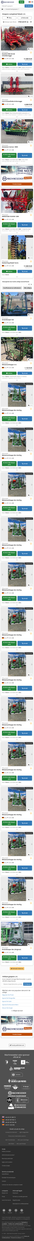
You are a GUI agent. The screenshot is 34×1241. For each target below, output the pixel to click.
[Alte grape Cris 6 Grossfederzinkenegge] (17, 86)
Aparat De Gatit (6, 1001)
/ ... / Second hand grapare (10, 9)
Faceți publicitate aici (17, 1045)
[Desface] (17, 71)
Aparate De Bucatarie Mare (10, 1005)
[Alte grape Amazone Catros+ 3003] (17, 131)
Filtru (10, 18)
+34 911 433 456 (10, 1125)
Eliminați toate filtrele (10, 22)
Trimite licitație (17, 184)
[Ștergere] (27, 22)
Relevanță (25, 18)
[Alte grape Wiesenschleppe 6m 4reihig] (17, 485)
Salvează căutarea (17, 968)
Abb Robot (11, 1143)
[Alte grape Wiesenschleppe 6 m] (17, 349)
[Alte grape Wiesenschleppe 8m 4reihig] (17, 395)
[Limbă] (30, 1)
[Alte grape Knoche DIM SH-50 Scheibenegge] (17, 38)
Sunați (25, 64)
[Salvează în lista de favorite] (31, 52)
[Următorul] (31, 38)
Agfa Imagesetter (24, 1132)
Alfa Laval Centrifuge (23, 1140)
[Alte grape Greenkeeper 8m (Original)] (17, 934)
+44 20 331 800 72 (10, 1117)
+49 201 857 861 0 (10, 1120)
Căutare (29, 6)
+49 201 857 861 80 (10, 1122)
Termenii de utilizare (16, 1237)
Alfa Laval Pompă (21, 1143)
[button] (32, 1)
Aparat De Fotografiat (8, 998)
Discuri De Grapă (7, 1008)
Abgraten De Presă (7, 995)
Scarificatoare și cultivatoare (12, 288)
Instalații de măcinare (11, 1132)
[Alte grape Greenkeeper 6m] (17, 304)
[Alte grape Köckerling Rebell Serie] (17, 247)
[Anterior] (2, 38)
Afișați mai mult (18, 1011)
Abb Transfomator (10, 1140)
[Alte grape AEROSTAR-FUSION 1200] (17, 201)
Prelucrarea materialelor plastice (17, 1136)
